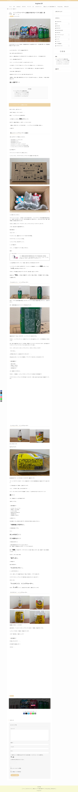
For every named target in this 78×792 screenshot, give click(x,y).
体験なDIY (11, 16)
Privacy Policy (47, 788)
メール (12, 746)
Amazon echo (58, 21)
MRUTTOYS (58, 28)
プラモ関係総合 (58, 43)
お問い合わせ (53, 788)
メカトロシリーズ (59, 45)
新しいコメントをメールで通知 (16, 768)
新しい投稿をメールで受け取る (16, 771)
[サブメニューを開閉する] (69, 24)
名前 (12, 742)
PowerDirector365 (59, 30)
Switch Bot (58, 32)
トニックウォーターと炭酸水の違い (20, 90)
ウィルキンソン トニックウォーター (22, 93)
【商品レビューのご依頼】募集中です (38, 788)
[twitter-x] (66, 0)
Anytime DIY (39, 3)
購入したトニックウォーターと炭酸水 (22, 92)
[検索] (70, 0)
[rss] (68, 0)
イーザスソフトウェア (60, 34)
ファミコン (58, 41)
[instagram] (67, 0)
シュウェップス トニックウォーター (63, 62)
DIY (56, 23)
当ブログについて (28, 788)
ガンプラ (57, 39)
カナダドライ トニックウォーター (22, 96)
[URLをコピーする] (35, 713)
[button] (24, 713)
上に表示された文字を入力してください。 (18, 759)
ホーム (24, 788)
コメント (12, 728)
